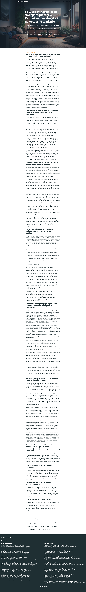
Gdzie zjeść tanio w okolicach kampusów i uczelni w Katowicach (13, 550)
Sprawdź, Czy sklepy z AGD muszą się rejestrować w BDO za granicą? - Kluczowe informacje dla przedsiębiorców (62, 559)
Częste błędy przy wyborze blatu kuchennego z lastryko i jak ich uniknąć (57, 554)
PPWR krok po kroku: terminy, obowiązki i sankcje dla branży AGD (13, 545)
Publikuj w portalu (55, 1)
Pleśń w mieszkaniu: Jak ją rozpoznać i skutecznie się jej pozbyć (56, 577)
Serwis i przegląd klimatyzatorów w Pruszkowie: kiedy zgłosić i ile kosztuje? (15, 552)
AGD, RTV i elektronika (22, 1)
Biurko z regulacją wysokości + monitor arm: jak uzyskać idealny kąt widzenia (15, 575)
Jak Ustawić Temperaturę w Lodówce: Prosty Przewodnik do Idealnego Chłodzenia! (60, 569)
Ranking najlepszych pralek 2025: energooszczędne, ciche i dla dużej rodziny (58, 557)
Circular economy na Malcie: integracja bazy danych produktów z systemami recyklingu (17, 565)
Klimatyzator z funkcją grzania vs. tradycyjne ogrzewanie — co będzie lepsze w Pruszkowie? (18, 560)
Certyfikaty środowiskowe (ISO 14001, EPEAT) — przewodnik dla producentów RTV (16, 548)
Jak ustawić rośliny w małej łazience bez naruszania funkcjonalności (56, 552)
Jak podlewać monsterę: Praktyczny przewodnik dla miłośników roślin (57, 575)
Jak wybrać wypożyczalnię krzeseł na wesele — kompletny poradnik (13, 569)
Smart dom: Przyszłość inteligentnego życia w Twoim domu (55, 570)
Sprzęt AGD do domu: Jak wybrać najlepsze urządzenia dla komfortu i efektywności (59, 556)
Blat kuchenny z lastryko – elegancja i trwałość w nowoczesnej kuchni (57, 553)
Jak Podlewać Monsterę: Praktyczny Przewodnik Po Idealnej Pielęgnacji (57, 576)
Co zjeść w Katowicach (31, 52)
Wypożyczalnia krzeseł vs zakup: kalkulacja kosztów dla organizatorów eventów (16, 570)
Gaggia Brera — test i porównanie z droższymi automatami (12, 556)
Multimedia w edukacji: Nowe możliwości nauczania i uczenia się (13, 571)
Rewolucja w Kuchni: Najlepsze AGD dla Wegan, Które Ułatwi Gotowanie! (57, 563)
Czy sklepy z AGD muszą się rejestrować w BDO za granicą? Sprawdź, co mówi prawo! (60, 560)
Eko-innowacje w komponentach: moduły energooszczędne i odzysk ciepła (15, 547)
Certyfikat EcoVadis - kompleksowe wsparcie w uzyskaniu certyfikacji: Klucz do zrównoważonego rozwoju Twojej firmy (64, 565)
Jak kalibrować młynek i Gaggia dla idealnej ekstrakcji (11, 554)
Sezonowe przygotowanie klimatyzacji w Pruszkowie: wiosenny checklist (14, 553)
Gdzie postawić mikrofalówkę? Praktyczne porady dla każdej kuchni (56, 572)
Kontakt (68, 1)
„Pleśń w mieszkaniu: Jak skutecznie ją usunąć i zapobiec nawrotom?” (57, 578)
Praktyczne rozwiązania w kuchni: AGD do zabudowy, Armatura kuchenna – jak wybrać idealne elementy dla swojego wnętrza (64, 583)
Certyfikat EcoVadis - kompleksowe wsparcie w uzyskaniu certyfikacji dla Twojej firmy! (60, 566)
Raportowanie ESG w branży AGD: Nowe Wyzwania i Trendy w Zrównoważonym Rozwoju (61, 580)
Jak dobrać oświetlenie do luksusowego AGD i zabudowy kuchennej (56, 545)
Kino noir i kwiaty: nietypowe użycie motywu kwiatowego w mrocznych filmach (59, 550)
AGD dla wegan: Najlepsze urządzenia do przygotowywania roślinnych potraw (59, 562)
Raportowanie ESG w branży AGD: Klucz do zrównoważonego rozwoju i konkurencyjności (61, 581)
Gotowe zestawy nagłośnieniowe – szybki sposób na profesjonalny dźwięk (15, 576)
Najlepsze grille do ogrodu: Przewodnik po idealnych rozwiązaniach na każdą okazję (60, 546)
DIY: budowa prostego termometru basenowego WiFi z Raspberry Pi (14, 566)
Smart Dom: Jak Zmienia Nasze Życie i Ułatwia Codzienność (55, 571)
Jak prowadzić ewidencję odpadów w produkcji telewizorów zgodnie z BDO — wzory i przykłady (19, 563)
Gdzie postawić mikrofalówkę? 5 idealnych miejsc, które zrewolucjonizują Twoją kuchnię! (60, 574)
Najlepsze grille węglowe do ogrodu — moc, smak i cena (54, 547)
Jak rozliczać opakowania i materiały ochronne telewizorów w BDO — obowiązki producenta (18, 562)
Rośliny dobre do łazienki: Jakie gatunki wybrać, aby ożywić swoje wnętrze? (58, 551)
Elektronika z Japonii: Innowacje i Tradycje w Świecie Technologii (13, 577)
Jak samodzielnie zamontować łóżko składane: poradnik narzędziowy (14, 557)
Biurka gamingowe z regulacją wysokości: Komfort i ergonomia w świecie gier (15, 574)
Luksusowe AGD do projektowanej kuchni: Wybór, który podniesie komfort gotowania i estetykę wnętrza (21, 580)
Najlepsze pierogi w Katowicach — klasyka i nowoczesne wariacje (13, 551)
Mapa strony (4, 540)
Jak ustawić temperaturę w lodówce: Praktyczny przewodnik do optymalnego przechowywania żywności (64, 568)
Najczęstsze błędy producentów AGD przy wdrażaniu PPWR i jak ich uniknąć (15, 546)
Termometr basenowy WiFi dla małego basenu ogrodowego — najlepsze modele (16, 568)
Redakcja (62, 1)
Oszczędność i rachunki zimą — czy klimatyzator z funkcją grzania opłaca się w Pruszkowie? (18, 559)
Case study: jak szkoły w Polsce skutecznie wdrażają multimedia (13, 572)
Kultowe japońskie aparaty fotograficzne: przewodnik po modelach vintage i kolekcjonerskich (18, 578)
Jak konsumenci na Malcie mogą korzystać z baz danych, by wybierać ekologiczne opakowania (18, 564)
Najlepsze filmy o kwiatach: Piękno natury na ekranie (54, 548)
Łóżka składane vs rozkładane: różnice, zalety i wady (11, 558)
